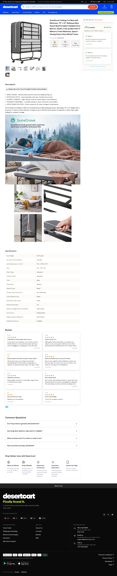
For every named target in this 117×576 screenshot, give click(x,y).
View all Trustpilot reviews (98, 66)
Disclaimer (109, 561)
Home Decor (16, 12)
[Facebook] (112, 514)
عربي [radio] (85, 2)
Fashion (37, 12)
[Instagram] (104, 514)
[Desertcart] (10, 7)
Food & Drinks (27, 12)
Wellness (6, 12)
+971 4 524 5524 (82, 547)
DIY (44, 12)
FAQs (111, 565)
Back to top (58, 486)
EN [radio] (82, 1)
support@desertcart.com (86, 539)
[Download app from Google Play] (9, 563)
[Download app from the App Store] (23, 563)
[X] (108, 514)
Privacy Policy (108, 558)
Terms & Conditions (106, 555)
